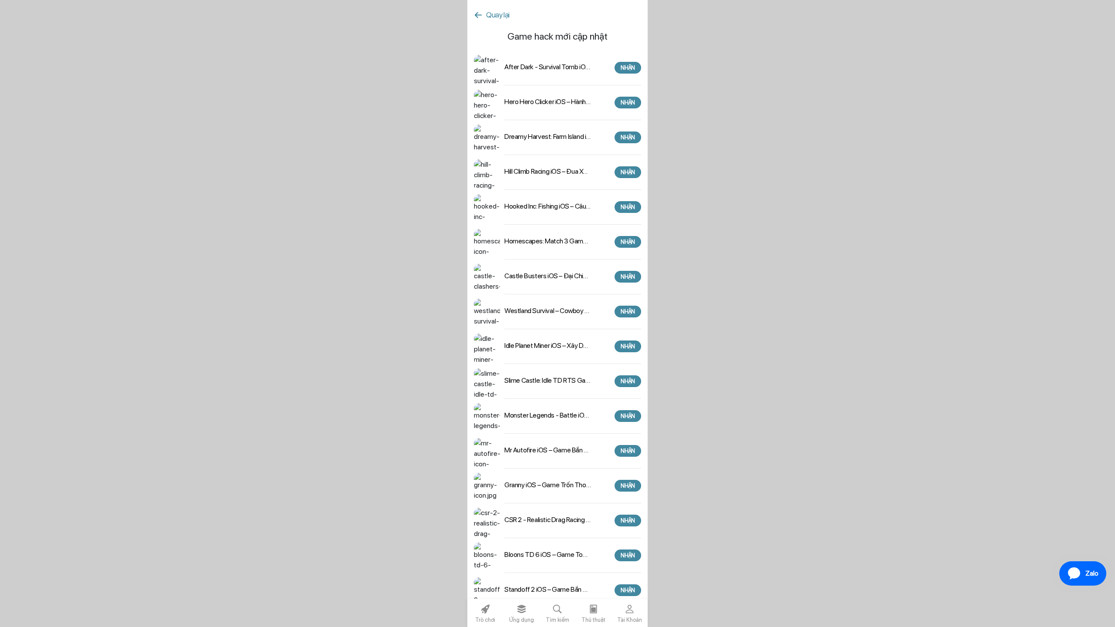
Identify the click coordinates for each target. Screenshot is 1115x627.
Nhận (628, 67)
